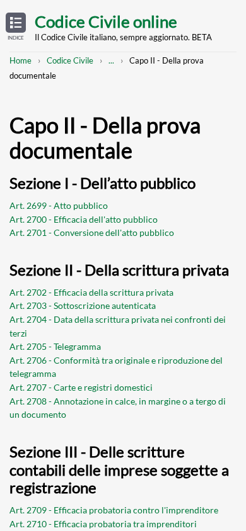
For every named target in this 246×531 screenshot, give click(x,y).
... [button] (111, 60)
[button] (16, 27)
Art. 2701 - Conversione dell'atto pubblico (91, 232)
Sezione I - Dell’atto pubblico (102, 183)
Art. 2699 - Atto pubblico (58, 205)
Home (20, 60)
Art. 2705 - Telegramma (55, 346)
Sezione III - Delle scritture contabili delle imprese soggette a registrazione (119, 469)
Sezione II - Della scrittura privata (119, 269)
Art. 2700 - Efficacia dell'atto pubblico (83, 219)
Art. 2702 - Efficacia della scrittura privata (91, 292)
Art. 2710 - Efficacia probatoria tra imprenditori (103, 523)
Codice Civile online (106, 21)
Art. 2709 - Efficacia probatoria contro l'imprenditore (113, 510)
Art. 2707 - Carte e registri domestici (81, 387)
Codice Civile (70, 60)
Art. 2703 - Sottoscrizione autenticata (82, 305)
